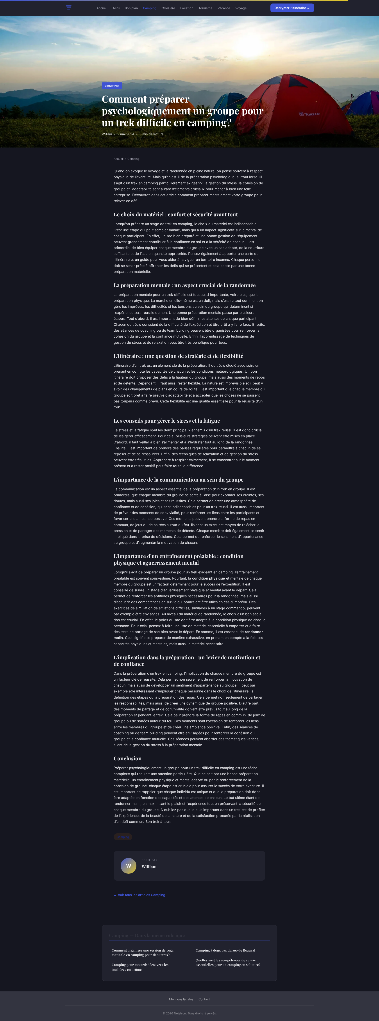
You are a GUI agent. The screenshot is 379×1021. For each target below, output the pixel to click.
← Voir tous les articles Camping (139, 895)
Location (186, 8)
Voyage (241, 8)
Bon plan (131, 8)
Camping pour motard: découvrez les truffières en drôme (140, 966)
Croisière (168, 8)
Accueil (102, 8)
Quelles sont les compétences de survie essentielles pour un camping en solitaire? (228, 962)
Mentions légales (181, 999)
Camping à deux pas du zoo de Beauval (225, 950)
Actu (116, 8)
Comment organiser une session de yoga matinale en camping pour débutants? (142, 952)
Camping (149, 8)
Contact (204, 999)
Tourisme (205, 8)
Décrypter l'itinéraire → (292, 8)
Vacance (224, 8)
